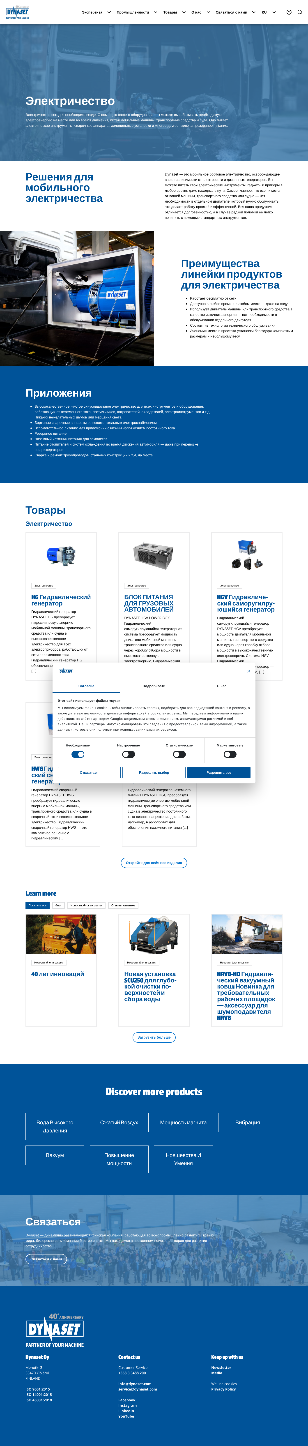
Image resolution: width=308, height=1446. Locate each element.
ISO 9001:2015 (37, 1389)
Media (216, 1372)
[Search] (300, 12)
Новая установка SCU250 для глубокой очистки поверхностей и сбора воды (150, 986)
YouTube (126, 1416)
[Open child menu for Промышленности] (155, 12)
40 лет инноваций (57, 973)
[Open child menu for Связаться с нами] (254, 12)
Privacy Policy (223, 1389)
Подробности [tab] (154, 686)
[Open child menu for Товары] (184, 12)
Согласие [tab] (86, 686)
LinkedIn (126, 1410)
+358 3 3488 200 (132, 1372)
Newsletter (221, 1367)
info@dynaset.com (135, 1383)
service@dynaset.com (137, 1389)
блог (58, 905)
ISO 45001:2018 (38, 1399)
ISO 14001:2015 (38, 1394)
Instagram (127, 1405)
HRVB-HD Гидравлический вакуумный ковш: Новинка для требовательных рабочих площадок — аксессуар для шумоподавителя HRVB (246, 995)
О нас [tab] (221, 686)
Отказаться (89, 772)
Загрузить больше (154, 1037)
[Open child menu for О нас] (208, 12)
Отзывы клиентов (123, 905)
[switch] (128, 754)
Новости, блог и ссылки (86, 905)
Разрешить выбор (154, 772)
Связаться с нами (46, 1259)
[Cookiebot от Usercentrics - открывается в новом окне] (231, 671)
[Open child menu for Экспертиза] (109, 12)
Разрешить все (219, 772)
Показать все (37, 905)
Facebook (127, 1399)
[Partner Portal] (289, 12)
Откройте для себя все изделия (154, 862)
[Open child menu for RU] (274, 12)
